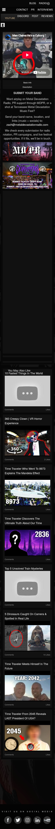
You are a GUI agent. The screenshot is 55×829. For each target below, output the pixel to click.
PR (33, 9)
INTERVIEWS (45, 9)
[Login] (48, 3)
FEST (35, 16)
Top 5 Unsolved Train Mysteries (24, 568)
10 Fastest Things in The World (24, 373)
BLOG (32, 3)
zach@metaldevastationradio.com (27, 125)
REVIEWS (47, 16)
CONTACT (22, 9)
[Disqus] (27, 232)
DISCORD (23, 16)
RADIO (43, 3)
